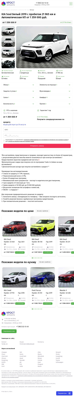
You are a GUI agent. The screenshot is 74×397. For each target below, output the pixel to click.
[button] (70, 235)
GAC (21, 352)
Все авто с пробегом (42, 211)
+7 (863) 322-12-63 (42, 3)
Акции (22, 342)
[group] (44, 47)
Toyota (58, 360)
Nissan (40, 358)
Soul (28, 10)
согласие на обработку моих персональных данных (21, 141)
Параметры (62, 393)
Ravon (39, 366)
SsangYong (59, 356)
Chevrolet (5, 356)
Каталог (4, 342)
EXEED (3, 362)
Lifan (39, 352)
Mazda (40, 354)
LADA (21, 366)
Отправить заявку (37, 146)
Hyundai (22, 360)
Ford (3, 366)
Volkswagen (59, 362)
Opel (39, 362)
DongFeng (5, 360)
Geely (21, 354)
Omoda (40, 360)
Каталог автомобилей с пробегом (15, 10)
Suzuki (58, 358)
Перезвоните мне (9, 331)
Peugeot (40, 364)
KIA (25, 10)
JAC (21, 362)
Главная (3, 10)
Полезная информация (27, 344)
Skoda (58, 354)
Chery (3, 354)
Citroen (4, 358)
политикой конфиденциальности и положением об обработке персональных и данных (46, 139)
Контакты (41, 342)
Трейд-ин (5, 344)
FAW (3, 364)
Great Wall (23, 356)
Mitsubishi (41, 356)
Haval (21, 358)
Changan (4, 352)
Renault (58, 352)
